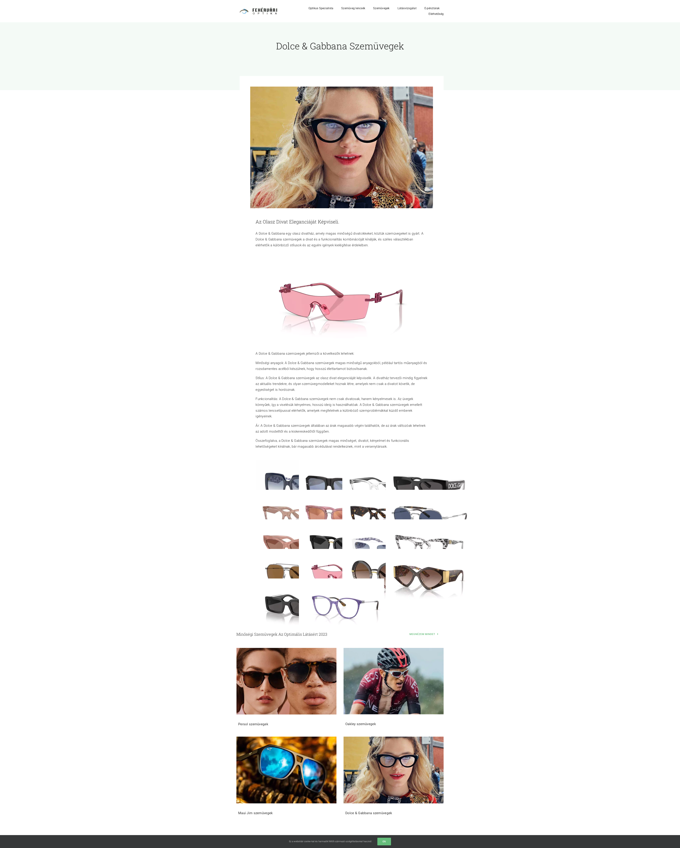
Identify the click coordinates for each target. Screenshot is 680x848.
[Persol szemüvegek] (286, 681)
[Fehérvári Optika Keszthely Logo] (257, 8)
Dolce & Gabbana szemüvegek (368, 813)
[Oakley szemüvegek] (394, 681)
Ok (384, 841)
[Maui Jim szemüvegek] (286, 770)
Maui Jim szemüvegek (255, 813)
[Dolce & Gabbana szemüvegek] (394, 770)
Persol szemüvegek (253, 724)
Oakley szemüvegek (360, 724)
